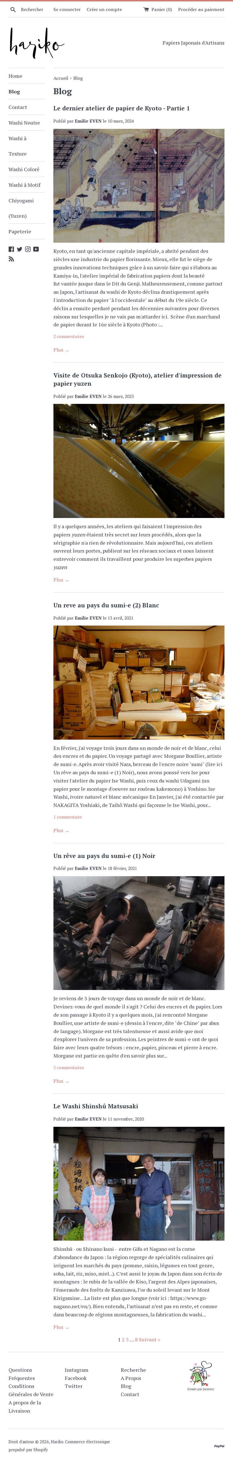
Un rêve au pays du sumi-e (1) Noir (104, 856)
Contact (18, 107)
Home (15, 75)
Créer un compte (104, 9)
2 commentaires (68, 336)
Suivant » (149, 1339)
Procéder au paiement (201, 9)
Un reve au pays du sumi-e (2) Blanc (106, 605)
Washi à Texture (18, 146)
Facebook (76, 1378)
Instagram (76, 1369)
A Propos (131, 1378)
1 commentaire (67, 817)
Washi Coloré (24, 169)
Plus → (61, 349)
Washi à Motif (24, 184)
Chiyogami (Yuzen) (21, 208)
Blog (14, 91)
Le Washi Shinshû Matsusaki (95, 1106)
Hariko (57, 1441)
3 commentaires (68, 1067)
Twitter (73, 1386)
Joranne (208, 1389)
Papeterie (20, 231)
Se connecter (67, 9)
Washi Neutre (24, 122)
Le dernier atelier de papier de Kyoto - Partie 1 (121, 108)
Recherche (133, 1369)
